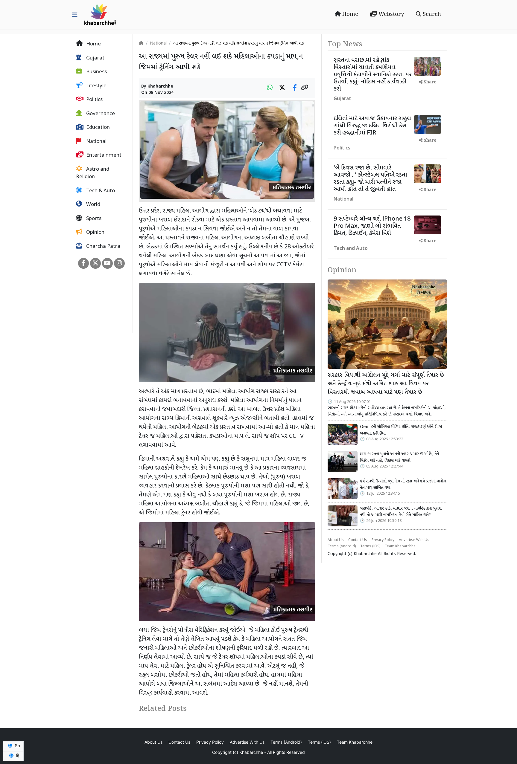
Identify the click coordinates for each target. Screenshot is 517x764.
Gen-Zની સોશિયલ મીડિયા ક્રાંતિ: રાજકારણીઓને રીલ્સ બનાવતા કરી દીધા (401, 430)
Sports (93, 219)
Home (349, 14)
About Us (336, 540)
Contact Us (357, 540)
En (17, 746)
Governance (100, 114)
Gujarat (94, 58)
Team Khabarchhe (400, 546)
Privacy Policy (383, 540)
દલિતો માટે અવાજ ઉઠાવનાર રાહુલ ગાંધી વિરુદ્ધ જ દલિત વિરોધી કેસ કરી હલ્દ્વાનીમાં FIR (372, 126)
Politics (94, 100)
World (92, 204)
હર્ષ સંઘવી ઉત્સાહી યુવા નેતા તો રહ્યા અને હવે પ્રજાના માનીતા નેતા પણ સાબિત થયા (403, 484)
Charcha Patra (102, 246)
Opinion (94, 232)
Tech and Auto (351, 249)
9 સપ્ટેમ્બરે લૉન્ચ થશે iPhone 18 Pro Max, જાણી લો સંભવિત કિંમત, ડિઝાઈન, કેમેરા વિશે (372, 226)
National (96, 141)
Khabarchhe (160, 86)
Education (97, 127)
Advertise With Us (414, 540)
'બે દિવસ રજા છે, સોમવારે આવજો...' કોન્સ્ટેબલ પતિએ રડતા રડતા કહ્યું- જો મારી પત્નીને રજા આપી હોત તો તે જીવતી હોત (370, 178)
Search (431, 14)
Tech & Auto (100, 191)
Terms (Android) (342, 546)
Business (96, 72)
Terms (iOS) (370, 546)
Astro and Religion (92, 173)
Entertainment (103, 155)
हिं (17, 756)
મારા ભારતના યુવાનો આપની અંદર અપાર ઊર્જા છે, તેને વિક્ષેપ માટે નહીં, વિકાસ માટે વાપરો (399, 457)
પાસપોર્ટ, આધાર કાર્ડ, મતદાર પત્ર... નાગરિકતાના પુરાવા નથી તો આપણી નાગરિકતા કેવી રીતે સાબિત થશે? (401, 511)
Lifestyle (96, 86)
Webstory (390, 14)
